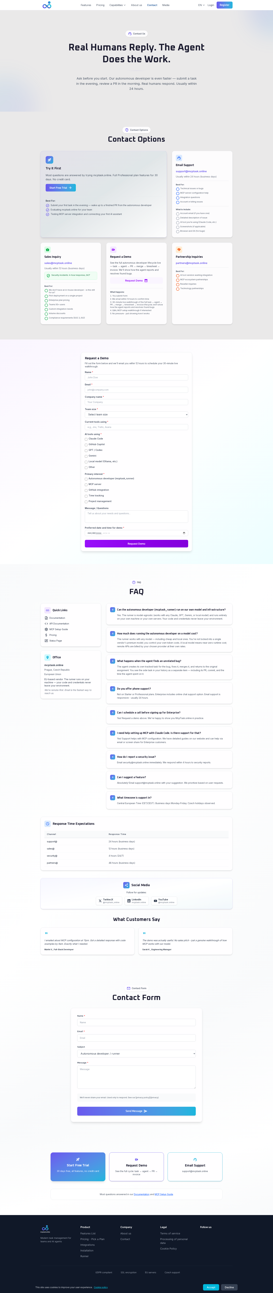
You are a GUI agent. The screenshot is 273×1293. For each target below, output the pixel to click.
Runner (84, 1256)
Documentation (141, 1194)
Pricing (100, 5)
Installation (86, 1250)
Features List (88, 1233)
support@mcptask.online (191, 171)
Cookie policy (101, 1287)
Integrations (87, 1244)
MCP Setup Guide (164, 1194)
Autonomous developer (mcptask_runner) (111, 478)
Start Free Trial (60, 188)
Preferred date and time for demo (104, 527)
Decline (229, 1287)
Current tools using (96, 421)
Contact (152, 5)
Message (82, 1063)
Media (165, 5)
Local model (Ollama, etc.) (103, 461)
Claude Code (96, 438)
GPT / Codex (95, 450)
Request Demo (136, 280)
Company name (94, 396)
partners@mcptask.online (191, 263)
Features (86, 5)
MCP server (95, 484)
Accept (211, 1287)
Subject (81, 1047)
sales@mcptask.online (58, 263)
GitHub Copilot (97, 444)
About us (136, 5)
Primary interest (94, 474)
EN (200, 5)
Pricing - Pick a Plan (92, 1239)
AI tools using (93, 434)
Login (211, 5)
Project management (100, 501)
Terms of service (170, 1233)
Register (224, 5)
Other (92, 467)
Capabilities (116, 5)
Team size (91, 409)
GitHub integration (99, 489)
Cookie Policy (168, 1248)
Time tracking (96, 495)
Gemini (92, 455)
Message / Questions (97, 508)
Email (88, 384)
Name (89, 372)
